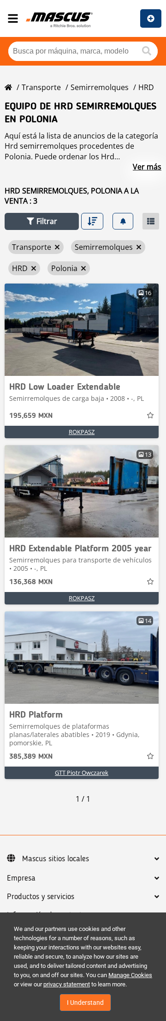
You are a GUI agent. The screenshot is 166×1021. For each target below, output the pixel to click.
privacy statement (66, 984)
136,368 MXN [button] (31, 582)
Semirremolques (100, 87)
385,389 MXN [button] (31, 757)
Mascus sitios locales (55, 859)
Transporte (41, 87)
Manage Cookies (130, 975)
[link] (82, 330)
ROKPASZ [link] (82, 432)
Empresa (21, 878)
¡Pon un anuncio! (150, 18)
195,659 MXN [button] (31, 416)
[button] (42, 221)
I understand (85, 1002)
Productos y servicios (40, 897)
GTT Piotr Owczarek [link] (81, 772)
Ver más (147, 167)
